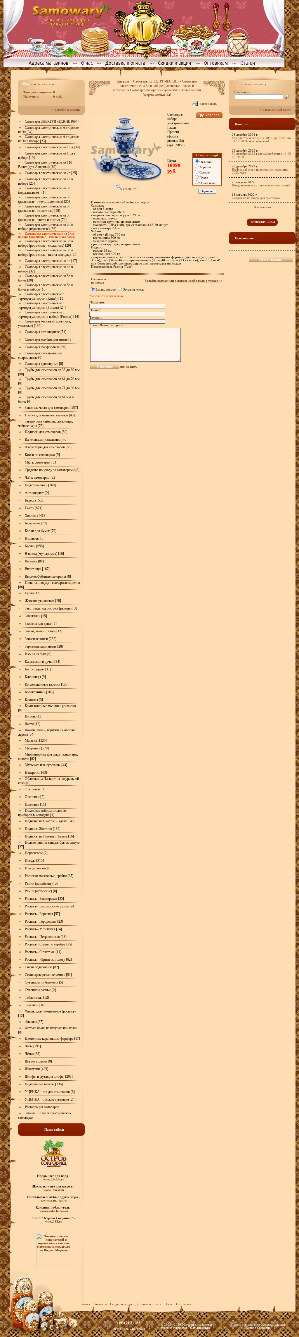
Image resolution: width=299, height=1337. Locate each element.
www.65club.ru (53, 1179)
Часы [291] (33, 1046)
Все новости (262, 207)
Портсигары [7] (36, 853)
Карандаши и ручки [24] (42, 662)
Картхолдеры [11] (38, 669)
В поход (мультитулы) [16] (44, 554)
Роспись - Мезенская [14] (43, 929)
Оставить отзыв (133, 289)
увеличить (129, 188)
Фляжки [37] (34, 1022)
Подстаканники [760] (40, 485)
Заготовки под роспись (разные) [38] (51, 608)
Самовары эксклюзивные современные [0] (40, 355)
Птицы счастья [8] (38, 868)
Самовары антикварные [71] (45, 332)
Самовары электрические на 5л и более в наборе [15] (45, 287)
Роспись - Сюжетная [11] (43, 952)
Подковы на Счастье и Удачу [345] (50, 821)
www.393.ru (53, 1221)
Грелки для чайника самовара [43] (50, 415)
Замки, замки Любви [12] (43, 631)
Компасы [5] (34, 700)
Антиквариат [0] (37, 493)
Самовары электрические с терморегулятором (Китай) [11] (41, 296)
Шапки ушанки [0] (38, 1061)
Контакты (100, 1304)
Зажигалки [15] (36, 616)
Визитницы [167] (37, 569)
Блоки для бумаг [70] (40, 531)
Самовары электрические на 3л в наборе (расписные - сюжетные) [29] (45, 243)
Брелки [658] (34, 546)
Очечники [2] (34, 797)
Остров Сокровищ (258, 1327)
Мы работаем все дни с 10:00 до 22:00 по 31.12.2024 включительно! (261, 139)
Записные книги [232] (40, 639)
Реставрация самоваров (42, 1107)
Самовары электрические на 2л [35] (51, 173)
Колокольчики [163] (39, 692)
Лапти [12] (32, 724)
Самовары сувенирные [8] (44, 364)
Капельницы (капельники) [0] (46, 439)
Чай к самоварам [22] (40, 478)
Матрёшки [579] (37, 748)
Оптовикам (184, 1304)
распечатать (208, 103)
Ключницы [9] (35, 677)
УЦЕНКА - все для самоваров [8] (50, 1092)
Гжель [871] (33, 508)
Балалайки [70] (36, 523)
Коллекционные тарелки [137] (47, 684)
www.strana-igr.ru (54, 1200)
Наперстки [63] (36, 772)
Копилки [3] (33, 716)
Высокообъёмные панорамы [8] (48, 576)
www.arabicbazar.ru (53, 1211)
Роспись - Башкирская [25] (44, 899)
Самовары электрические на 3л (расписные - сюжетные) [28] (44, 208)
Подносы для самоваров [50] (46, 432)
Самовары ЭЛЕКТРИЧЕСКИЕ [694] (52, 121)
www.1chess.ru (54, 1190)
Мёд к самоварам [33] (41, 462)
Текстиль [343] (35, 1005)
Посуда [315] (34, 861)
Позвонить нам (262, 222)
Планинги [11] (35, 804)
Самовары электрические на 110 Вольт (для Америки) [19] (45, 164)
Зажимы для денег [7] (41, 624)
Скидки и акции (121, 1304)
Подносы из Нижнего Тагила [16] (49, 836)
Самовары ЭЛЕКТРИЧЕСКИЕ (155, 81)
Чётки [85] (32, 1054)
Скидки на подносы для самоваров (256, 198)
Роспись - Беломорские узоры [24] (50, 906)
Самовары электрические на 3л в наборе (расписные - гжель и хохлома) (155, 85)
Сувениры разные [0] (40, 990)
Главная (84, 1304)
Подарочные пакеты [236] (44, 1084)
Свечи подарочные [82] (42, 967)
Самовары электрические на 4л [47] (51, 261)
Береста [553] (34, 500)
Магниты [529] (36, 741)
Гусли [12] (32, 593)
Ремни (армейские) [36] (42, 883)
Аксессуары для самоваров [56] (48, 447)
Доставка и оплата (148, 1304)
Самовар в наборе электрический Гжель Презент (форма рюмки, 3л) (165, 92)
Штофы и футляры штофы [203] (49, 1077)
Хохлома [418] (35, 516)
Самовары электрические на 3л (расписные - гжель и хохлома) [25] (44, 199)
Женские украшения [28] (43, 601)
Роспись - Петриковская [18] (46, 937)
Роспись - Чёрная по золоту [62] (48, 959)
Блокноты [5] (34, 538)
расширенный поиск (277, 109)
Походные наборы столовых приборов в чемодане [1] (42, 813)
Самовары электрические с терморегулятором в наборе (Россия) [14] (48, 314)
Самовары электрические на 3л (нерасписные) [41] (44, 190)
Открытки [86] (35, 789)
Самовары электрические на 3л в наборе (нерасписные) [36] (45, 226)
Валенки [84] (34, 561)
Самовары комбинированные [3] (48, 339)
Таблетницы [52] (37, 998)
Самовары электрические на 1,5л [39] (52, 147)
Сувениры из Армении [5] (44, 982)
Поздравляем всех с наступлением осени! (261, 185)
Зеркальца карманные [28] (44, 646)
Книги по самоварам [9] (42, 455)
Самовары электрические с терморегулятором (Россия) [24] (42, 305)
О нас (169, 1304)
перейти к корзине (67, 109)
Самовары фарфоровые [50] (45, 347)
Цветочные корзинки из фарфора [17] (52, 1038)
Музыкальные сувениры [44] (46, 765)
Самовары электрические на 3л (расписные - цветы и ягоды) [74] (44, 217)
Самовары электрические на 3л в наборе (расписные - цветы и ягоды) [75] (47, 252)
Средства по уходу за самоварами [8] (52, 470)
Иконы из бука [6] (38, 654)
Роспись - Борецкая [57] (42, 914)
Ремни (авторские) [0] (41, 891)
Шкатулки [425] (36, 1069)
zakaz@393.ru (129, 1326)
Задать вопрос (105, 289)
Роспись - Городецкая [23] (44, 921)
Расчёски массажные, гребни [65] (49, 876)
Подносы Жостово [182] (42, 829)
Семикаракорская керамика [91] (48, 975)
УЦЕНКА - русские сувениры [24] (50, 1099)
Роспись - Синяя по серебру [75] (48, 944)
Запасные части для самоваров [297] (51, 408)
